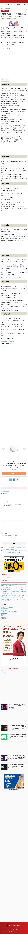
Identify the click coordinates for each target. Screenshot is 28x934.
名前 (3, 522)
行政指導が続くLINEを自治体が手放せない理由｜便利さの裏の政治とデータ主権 (13, 592)
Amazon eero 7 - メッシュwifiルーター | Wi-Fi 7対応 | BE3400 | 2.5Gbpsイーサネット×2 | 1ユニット (14, 465)
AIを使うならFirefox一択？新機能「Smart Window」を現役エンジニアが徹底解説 (13, 584)
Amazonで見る (14, 473)
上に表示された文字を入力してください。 (10, 535)
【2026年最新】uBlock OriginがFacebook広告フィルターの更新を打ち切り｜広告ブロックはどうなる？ (14, 588)
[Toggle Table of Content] (6, 80)
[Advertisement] (14, 63)
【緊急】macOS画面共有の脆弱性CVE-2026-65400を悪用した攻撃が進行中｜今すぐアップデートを (14, 596)
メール (3, 527)
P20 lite (5, 105)
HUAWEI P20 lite (6, 136)
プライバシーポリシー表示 (7, 671)
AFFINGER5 (14, 932)
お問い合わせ (4, 673)
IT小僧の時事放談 (5, 491)
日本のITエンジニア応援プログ (14, 929)
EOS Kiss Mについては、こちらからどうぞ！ (13, 278)
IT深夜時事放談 (5, 493)
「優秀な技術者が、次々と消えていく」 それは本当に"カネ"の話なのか (13, 600)
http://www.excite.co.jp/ (7, 341)
